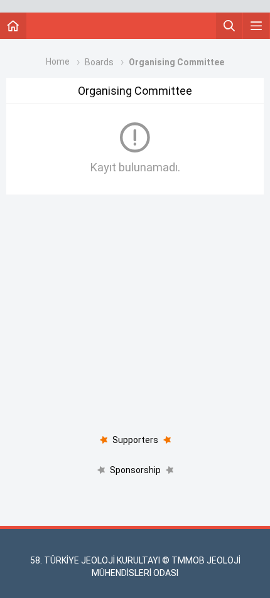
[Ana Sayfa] (13, 26)
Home (58, 61)
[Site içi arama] (229, 26)
